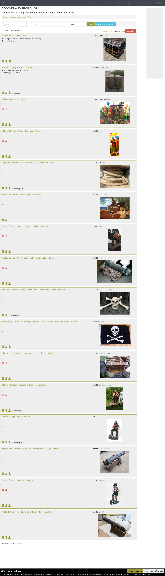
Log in (152, 3)
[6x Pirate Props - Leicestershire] (115, 429)
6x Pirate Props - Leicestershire (16, 417)
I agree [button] (130, 571)
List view (113, 31)
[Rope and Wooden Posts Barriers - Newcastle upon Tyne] (115, 175)
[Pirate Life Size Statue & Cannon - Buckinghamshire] (115, 238)
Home (5, 3)
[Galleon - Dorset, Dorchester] (115, 111)
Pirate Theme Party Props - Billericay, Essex (21, 194)
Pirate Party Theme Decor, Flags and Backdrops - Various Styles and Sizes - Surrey (39, 321)
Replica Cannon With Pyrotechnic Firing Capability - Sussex (28, 258)
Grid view (120, 31)
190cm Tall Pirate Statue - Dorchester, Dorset (22, 131)
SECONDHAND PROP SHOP (19, 8)
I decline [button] (138, 571)
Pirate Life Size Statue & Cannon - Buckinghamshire (25, 226)
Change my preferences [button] (153, 571)
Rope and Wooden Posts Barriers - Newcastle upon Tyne (27, 163)
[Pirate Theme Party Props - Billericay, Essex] (115, 207)
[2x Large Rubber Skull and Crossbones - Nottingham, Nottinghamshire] (115, 302)
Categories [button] (129, 3)
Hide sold (105, 31)
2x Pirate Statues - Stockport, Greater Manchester (24, 385)
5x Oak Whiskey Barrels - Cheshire (17, 67)
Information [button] (141, 3)
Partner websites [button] (114, 3)
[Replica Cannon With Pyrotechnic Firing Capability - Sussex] (115, 270)
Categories (130, 31)
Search (90, 24)
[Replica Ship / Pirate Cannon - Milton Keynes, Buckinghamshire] (115, 461)
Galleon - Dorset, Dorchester (14, 99)
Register (160, 3)
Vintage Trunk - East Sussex (14, 36)
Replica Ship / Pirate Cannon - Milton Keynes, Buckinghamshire (30, 448)
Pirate (30, 17)
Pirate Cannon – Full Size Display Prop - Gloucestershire (27, 512)
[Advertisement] (154, 43)
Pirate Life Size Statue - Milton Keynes (19, 480)
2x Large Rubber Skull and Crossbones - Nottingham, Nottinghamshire (33, 290)
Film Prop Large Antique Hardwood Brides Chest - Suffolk (27, 353)
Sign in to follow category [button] (105, 24)
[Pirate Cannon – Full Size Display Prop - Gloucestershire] (115, 524)
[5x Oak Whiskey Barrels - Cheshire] (115, 80)
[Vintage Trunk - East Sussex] (115, 48)
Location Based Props (18, 17)
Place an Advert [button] (98, 3)
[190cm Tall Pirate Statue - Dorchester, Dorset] (115, 143)
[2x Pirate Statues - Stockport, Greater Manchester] (115, 397)
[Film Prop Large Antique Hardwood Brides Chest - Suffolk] (115, 365)
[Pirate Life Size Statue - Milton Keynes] (115, 492)
